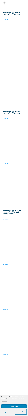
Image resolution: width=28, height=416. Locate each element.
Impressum (4, 401)
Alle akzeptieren (14, 406)
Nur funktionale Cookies (7, 411)
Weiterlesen (21, 398)
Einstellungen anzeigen (20, 411)
